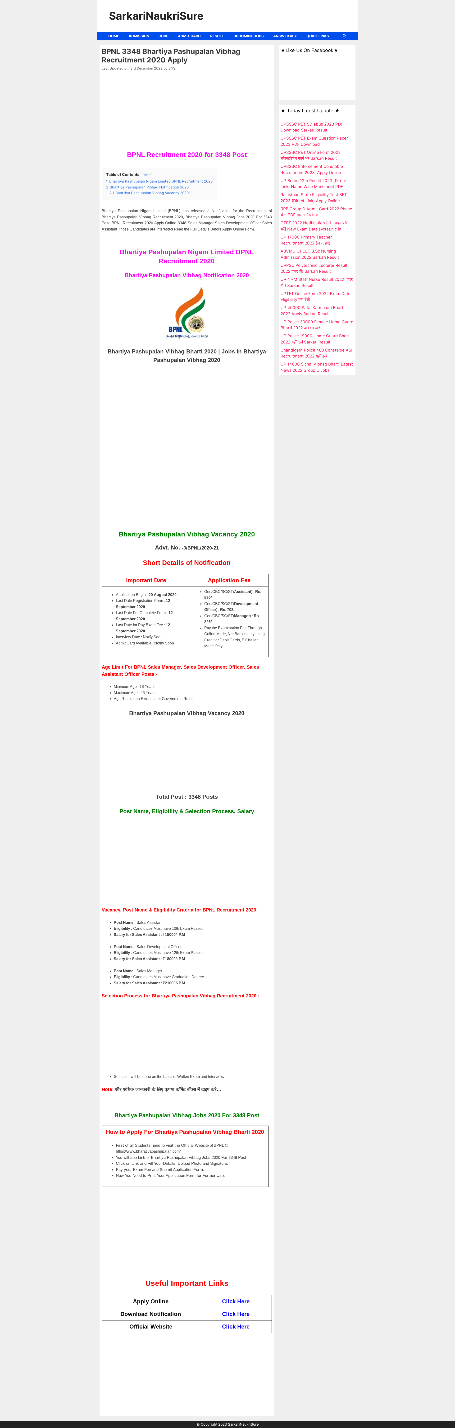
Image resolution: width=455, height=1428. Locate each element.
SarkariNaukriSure (156, 15)
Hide (147, 175)
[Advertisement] (187, 112)
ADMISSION (139, 36)
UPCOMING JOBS (248, 36)
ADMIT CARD (189, 36)
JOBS (163, 36)
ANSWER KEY (285, 36)
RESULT (217, 36)
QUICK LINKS (317, 36)
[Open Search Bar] (344, 36)
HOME (113, 36)
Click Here (236, 1301)
